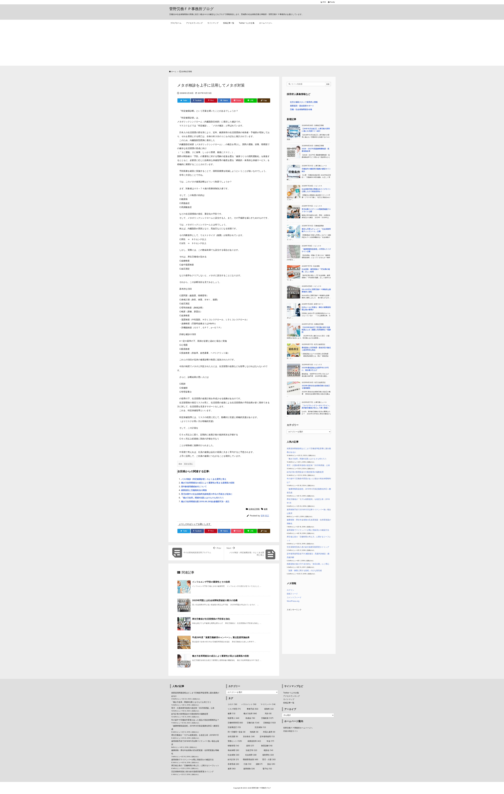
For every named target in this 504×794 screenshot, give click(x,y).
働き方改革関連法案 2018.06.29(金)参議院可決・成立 (205, 501)
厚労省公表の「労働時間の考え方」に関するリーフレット (195, 765)
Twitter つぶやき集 (291, 693)
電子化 (267, 768)
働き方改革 (250, 713)
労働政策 (267, 718)
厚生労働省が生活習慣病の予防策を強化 (211, 618)
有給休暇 (233, 750)
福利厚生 (268, 755)
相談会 (268, 750)
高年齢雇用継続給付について (194, 486)
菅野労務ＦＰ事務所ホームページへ (298, 728)
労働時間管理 (235, 723)
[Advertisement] (252, 46)
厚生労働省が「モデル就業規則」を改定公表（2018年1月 (195, 735)
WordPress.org (293, 601)
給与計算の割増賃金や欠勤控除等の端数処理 (305, 472)
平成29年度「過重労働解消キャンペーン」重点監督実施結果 (221, 637)
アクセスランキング (291, 696)
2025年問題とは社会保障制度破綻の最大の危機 (214, 600)
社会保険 (233, 755)
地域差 (254, 732)
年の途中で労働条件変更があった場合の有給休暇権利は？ (195, 720)
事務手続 (252, 709)
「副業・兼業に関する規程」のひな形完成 (304, 570)
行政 (247, 764)
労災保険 (260, 727)
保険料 (269, 709)
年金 (270, 741)
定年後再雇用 (267, 736)
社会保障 (251, 755)
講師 (259, 764)
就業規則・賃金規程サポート (302, 106)
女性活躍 (233, 736)
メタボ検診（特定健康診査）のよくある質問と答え (203, 479)
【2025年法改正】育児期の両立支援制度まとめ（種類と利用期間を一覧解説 (316, 329)
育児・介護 (269, 759)
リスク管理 (234, 709)
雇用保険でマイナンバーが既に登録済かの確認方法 (308, 530)
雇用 (232, 768)
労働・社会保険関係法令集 (301, 109)
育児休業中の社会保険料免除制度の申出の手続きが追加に (206, 494)
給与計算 (233, 759)
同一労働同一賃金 (236, 732)
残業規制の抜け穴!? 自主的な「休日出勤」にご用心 (308, 564)
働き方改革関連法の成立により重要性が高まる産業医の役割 (207, 482)
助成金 (250, 718)
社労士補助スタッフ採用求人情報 (304, 102)
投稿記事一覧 (288, 703)
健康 (265, 509)
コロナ (232, 704)
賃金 (271, 764)
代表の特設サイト (290, 731)
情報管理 (233, 745)
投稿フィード (292, 594)
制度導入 (233, 718)
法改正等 (251, 750)
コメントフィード (294, 597)
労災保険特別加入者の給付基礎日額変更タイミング (308, 547)
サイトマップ (288, 699)
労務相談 (269, 723)
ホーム (173, 71)
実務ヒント (235, 741)
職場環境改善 (250, 759)
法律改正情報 (187, 71)
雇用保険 (249, 768)
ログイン (290, 590)
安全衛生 (249, 736)
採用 (250, 745)
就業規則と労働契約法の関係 (194, 490)
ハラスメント (248, 704)
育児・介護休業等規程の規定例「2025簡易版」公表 (308, 465)
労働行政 (253, 723)
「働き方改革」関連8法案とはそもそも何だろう (202, 497)
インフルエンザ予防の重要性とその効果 (211, 581)
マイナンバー (268, 704)
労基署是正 (234, 727)
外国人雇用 (269, 732)
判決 (268, 713)
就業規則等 (254, 741)
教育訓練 (266, 745)
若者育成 (233, 764)
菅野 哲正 (265, 515)
